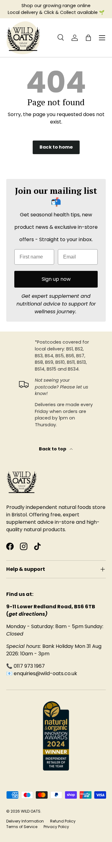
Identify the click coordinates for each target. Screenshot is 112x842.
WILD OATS (30, 811)
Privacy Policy (56, 826)
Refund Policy (63, 821)
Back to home (56, 147)
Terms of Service (21, 826)
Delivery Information (25, 821)
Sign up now (56, 279)
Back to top (53, 449)
